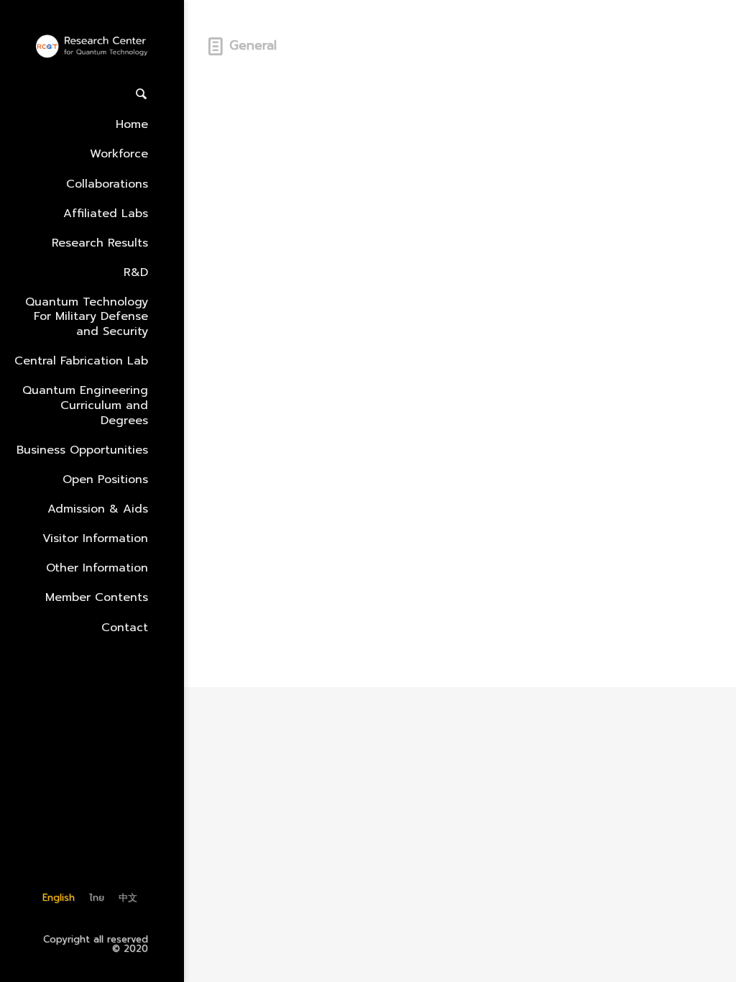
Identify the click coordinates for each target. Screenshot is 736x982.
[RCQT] (92, 47)
